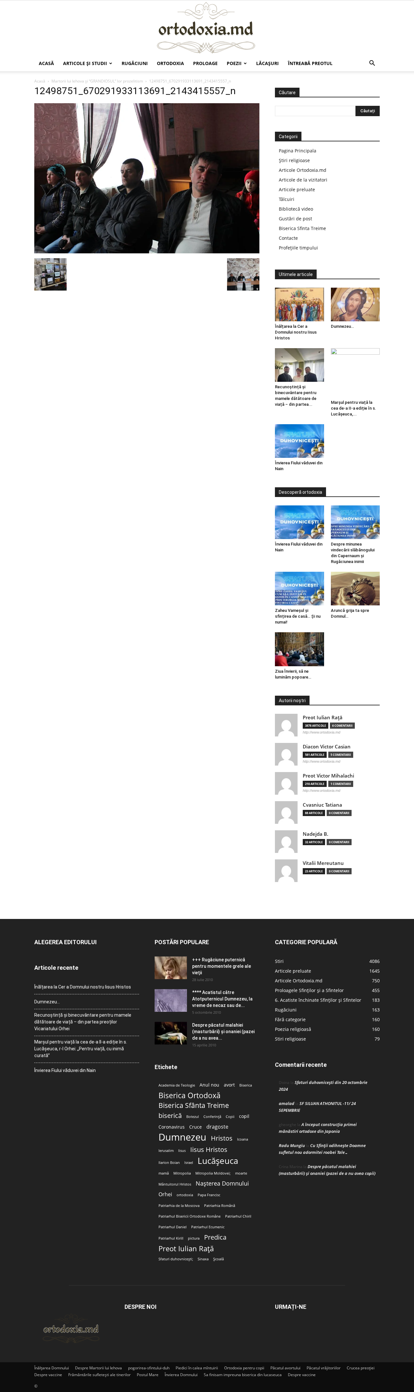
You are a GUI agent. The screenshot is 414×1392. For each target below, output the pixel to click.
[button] (372, 64)
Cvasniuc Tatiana (322, 805)
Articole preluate (297, 189)
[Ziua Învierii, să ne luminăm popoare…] (299, 649)
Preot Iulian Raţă (323, 717)
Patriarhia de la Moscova (179, 1205)
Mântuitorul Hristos (174, 1184)
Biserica (245, 1085)
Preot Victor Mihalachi (328, 776)
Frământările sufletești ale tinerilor (99, 1374)
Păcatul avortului (285, 1368)
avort (229, 1085)
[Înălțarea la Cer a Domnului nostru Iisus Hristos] (299, 304)
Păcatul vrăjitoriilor (324, 1368)
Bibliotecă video (296, 209)
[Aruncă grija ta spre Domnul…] (355, 588)
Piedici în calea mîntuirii (197, 1368)
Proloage (205, 63)
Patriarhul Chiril (238, 1216)
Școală (218, 1259)
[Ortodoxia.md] (207, 28)
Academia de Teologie (176, 1085)
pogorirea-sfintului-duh (148, 1368)
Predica (215, 1237)
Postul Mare (147, 1374)
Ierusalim (166, 1150)
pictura (194, 1238)
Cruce (195, 1127)
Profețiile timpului (298, 248)
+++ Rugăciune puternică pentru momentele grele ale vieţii (221, 966)
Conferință (212, 1116)
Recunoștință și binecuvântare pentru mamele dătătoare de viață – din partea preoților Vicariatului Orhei (82, 1021)
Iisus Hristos (208, 1149)
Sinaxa (203, 1259)
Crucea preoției (361, 1368)
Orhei (165, 1194)
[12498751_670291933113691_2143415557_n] (146, 251)
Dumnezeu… (342, 326)
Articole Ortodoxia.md (302, 170)
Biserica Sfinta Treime (302, 228)
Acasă (46, 63)
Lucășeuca (218, 1160)
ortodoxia (185, 1195)
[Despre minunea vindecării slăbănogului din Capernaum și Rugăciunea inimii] (355, 522)
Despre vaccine (48, 1374)
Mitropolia (182, 1173)
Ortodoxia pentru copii (244, 1368)
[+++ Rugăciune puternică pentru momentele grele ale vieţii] (171, 967)
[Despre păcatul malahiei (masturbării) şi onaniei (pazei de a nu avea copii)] (171, 1033)
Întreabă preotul (310, 63)
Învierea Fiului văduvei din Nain (65, 1070)
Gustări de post (295, 218)
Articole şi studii (85, 63)
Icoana (242, 1139)
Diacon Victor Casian (327, 747)
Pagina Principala (297, 151)
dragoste (217, 1126)
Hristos (222, 1138)
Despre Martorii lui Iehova (98, 1368)
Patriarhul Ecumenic (207, 1227)
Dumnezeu (182, 1137)
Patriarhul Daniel (172, 1227)
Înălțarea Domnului (51, 1368)
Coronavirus (171, 1127)
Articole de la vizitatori (303, 180)
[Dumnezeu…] (355, 304)
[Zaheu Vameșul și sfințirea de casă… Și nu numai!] (299, 588)
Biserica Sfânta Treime (193, 1105)
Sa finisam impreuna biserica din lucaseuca (243, 1374)
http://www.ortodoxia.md (321, 732)
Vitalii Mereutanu (323, 863)
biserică (170, 1115)
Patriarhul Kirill (170, 1238)
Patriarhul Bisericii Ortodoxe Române (189, 1216)
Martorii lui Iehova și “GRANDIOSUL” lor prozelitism (97, 81)
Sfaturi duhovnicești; (175, 1259)
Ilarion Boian (169, 1162)
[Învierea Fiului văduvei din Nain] (299, 441)
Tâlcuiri (286, 199)
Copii (230, 1116)
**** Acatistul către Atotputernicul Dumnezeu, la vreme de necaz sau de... (222, 999)
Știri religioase (294, 160)
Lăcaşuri (267, 63)
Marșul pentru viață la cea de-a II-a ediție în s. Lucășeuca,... (353, 408)
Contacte (288, 238)
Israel (188, 1162)
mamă (163, 1173)
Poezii (234, 63)
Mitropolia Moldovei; (213, 1173)
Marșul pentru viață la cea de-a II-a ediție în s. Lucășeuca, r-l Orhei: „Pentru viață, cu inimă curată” (80, 1048)
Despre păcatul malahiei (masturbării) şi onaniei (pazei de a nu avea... (223, 1031)
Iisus (182, 1150)
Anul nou (209, 1085)
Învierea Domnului (181, 1374)
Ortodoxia (170, 63)
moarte (241, 1173)
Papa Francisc (209, 1195)
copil (244, 1116)
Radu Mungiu (292, 1145)
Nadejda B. (315, 834)
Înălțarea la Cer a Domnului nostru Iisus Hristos (296, 332)
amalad (286, 1103)
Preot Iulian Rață (186, 1248)
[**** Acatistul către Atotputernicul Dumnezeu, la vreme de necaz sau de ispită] (171, 1000)
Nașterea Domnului (222, 1183)
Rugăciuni (135, 63)
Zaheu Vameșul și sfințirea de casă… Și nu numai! (298, 616)
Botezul (192, 1116)
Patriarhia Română (219, 1205)
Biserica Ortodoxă (189, 1095)
